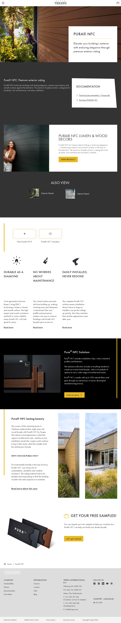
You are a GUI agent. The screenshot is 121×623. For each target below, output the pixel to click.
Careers (37, 583)
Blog (35, 594)
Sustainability (8, 583)
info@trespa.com (71, 609)
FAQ (35, 591)
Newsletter (8, 594)
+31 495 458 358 (72, 603)
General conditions (10, 620)
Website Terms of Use (31, 620)
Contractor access (69, 620)
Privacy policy (50, 620)
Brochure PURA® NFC (88, 100)
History (6, 587)
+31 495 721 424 (72, 597)
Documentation (9, 591)
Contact (36, 587)
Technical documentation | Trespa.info (94, 95)
